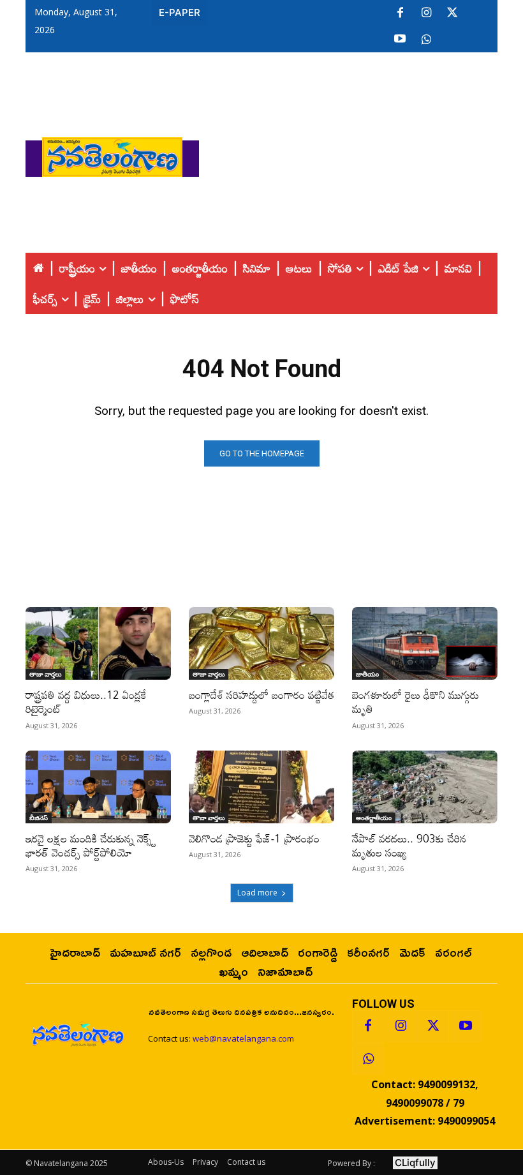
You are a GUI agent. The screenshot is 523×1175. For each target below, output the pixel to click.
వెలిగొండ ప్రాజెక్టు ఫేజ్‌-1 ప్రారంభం (254, 838)
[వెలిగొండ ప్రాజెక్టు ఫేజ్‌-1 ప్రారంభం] (261, 787)
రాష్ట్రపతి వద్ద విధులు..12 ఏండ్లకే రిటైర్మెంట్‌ (86, 701)
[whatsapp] (426, 39)
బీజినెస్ (38, 817)
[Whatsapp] (368, 1059)
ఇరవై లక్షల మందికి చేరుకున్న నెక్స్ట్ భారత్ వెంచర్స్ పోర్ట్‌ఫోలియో (91, 845)
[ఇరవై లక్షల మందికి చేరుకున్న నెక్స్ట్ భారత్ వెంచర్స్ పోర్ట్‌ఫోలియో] (98, 787)
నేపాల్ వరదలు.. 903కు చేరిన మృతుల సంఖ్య (409, 845)
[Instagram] (426, 13)
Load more (257, 892)
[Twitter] (452, 13)
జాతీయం (367, 674)
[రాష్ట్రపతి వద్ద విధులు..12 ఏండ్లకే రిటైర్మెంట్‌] (98, 643)
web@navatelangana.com (243, 1038)
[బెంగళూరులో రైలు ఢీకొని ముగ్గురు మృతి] (424, 643)
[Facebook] (399, 13)
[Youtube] (399, 39)
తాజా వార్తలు (45, 674)
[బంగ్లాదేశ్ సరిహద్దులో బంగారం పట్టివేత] (261, 643)
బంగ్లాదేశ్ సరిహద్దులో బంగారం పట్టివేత (261, 694)
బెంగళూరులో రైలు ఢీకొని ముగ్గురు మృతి (415, 701)
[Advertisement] (361, 153)
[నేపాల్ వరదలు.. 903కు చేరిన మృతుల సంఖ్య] (424, 787)
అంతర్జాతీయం (374, 817)
